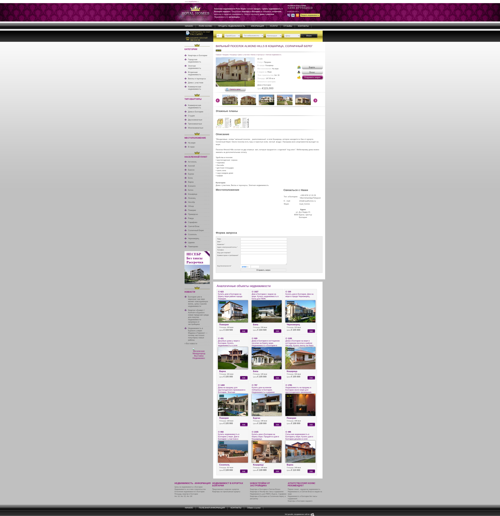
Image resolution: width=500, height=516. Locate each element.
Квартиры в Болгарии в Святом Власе (265, 489)
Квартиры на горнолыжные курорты (226, 492)
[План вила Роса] (223, 128)
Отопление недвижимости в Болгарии (189, 492)
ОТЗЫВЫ (287, 26)
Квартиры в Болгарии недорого (300, 501)
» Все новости (191, 343)
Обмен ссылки (253, 508)
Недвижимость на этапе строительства (190, 489)
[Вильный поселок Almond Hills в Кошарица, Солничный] (235, 86)
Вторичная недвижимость (194, 73)
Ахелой (191, 166)
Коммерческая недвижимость (194, 88)
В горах (191, 147)
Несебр (191, 202)
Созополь (192, 234)
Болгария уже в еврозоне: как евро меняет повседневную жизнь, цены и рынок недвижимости (198, 301)
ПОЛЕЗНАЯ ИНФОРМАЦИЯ (212, 508)
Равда (191, 218)
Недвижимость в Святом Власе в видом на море (305, 493)
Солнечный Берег (196, 230)
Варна (190, 182)
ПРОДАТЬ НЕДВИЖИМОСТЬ (231, 26)
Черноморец (193, 238)
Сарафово (192, 222)
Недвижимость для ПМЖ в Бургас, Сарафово (268, 494)
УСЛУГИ (274, 26)
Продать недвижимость (310, 15)
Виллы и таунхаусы (197, 78)
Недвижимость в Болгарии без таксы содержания (302, 497)
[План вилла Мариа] (241, 128)
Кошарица (192, 194)
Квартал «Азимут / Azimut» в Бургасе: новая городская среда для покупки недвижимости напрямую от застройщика (198, 317)
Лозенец (192, 198)
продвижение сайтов (302, 514)
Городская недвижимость (194, 60)
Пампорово (193, 246)
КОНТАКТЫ (303, 26)
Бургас (191, 174)
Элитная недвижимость (194, 67)
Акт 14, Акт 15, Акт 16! (183, 496)
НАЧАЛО (189, 26)
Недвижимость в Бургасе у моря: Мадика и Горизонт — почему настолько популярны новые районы (197, 334)
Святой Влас (194, 226)
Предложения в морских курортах (225, 489)
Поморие (192, 210)
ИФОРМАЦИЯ (257, 26)
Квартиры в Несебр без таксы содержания (266, 492)
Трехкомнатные (195, 124)
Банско (191, 170)
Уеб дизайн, (289, 514)
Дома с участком (195, 82)
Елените (192, 186)
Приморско (193, 214)
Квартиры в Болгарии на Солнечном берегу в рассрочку (268, 497)
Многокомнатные (195, 128)
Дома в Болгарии (195, 112)
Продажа (226, 54)
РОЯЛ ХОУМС (205, 26)
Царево (191, 242)
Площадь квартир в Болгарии (186, 494)
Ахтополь (192, 162)
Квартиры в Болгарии (197, 55)
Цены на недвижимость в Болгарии (188, 487)
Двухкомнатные (195, 120)
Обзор (191, 206)
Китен (190, 190)
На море (191, 143)
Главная (218, 54)
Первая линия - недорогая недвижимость (304, 489)
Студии (191, 116)
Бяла (190, 178)
